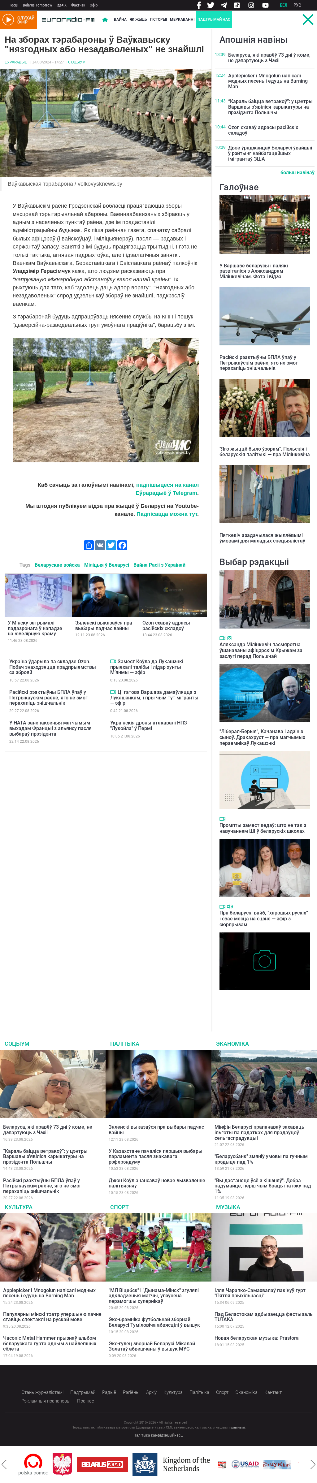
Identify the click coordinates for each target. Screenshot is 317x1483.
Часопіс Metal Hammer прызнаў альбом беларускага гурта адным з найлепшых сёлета (49, 1343)
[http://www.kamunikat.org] (277, 1464)
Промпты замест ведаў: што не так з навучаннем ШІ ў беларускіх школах (262, 828)
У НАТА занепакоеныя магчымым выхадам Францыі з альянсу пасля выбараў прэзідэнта (50, 728)
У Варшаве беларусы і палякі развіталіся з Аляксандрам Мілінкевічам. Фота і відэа (253, 271)
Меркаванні (182, 19)
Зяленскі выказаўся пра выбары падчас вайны (103, 625)
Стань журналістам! (42, 1392)
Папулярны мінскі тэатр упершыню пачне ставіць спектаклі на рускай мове (52, 1317)
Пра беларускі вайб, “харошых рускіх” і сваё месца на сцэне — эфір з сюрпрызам (263, 918)
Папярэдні (4, 1464)
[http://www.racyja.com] (222, 1464)
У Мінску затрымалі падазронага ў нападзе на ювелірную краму (35, 628)
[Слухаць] (230, 907)
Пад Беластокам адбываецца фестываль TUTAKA (264, 1317)
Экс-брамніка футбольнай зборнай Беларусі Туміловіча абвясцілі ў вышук (154, 1322)
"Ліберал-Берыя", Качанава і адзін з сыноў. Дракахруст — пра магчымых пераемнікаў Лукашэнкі (262, 737)
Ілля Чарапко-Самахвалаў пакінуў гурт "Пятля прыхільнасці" (260, 1293)
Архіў (151, 1392)
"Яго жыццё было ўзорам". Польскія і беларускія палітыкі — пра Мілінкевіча (264, 451)
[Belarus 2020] (102, 1464)
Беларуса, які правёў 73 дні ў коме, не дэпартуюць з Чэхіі (269, 57)
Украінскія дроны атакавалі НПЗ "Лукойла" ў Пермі (148, 725)
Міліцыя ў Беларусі (106, 565)
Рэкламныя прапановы (45, 1401)
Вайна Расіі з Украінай (159, 565)
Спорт (119, 1207)
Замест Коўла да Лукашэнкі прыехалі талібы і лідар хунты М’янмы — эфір (146, 667)
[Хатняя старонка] (68, 20)
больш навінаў (297, 172)
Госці (14, 5)
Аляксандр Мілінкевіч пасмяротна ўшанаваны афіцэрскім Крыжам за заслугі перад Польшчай (260, 650)
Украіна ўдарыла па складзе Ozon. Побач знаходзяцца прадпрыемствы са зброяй (52, 667)
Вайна (120, 19)
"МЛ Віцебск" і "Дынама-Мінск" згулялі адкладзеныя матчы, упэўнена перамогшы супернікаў (154, 1295)
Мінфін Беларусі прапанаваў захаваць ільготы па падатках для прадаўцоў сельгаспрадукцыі (259, 1132)
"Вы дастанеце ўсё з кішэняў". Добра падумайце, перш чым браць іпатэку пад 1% (263, 1186)
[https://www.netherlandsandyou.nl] (172, 1464)
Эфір (94, 5)
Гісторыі (158, 19)
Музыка (228, 1207)
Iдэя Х (62, 5)
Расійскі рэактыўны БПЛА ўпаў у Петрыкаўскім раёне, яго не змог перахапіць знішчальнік (48, 697)
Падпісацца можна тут (167, 514)
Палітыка (124, 1043)
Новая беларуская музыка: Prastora (257, 1338)
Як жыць (138, 19)
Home (105, 19)
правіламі (237, 1427)
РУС (297, 5)
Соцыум (76, 62)
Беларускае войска (57, 565)
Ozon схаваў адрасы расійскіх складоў (166, 625)
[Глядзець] (113, 661)
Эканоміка (232, 1043)
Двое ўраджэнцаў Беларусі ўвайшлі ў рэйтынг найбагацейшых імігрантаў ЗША (270, 153)
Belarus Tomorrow (37, 5)
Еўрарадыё (16, 62)
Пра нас (85, 1401)
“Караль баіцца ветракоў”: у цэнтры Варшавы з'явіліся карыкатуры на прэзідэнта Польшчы (270, 106)
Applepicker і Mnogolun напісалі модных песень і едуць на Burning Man (268, 81)
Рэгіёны (131, 1392)
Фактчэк (78, 5)
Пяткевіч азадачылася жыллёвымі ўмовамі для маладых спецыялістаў (262, 538)
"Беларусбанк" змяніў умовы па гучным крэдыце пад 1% (261, 1159)
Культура (19, 1207)
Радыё (109, 1392)
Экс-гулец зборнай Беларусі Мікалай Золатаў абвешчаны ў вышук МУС (152, 1346)
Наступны (312, 1464)
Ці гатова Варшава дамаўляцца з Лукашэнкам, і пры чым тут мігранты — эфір (154, 697)
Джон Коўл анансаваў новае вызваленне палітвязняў (157, 1183)
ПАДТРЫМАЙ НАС (214, 19)
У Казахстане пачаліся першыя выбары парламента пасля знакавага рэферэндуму (155, 1156)
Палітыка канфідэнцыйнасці (158, 1435)
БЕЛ (283, 5)
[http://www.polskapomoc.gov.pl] (33, 1465)
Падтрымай (82, 1392)
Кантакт (273, 1392)
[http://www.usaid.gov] (245, 1464)
